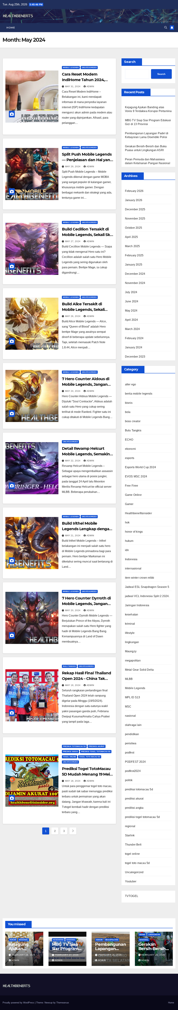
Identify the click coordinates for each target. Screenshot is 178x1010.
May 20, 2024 (73, 610)
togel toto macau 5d (89, 757)
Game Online (133, 494)
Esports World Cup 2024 (140, 467)
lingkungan (132, 642)
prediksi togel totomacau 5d (95, 751)
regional (130, 826)
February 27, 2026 (67, 955)
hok (127, 522)
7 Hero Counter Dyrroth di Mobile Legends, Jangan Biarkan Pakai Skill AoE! (86, 604)
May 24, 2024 (73, 391)
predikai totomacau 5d (74, 746)
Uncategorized (89, 67)
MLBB (129, 678)
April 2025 (131, 236)
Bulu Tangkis (69, 666)
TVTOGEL (131, 896)
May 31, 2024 (73, 86)
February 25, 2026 (153, 955)
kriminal (130, 623)
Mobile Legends (71, 67)
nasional (130, 715)
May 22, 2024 (73, 461)
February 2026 (134, 190)
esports (129, 458)
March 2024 (132, 329)
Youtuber (130, 881)
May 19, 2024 (73, 685)
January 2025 (133, 264)
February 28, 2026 (23, 955)
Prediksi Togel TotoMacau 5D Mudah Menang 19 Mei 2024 (86, 774)
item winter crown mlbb (139, 577)
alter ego (130, 384)
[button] (165, 27)
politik (128, 780)
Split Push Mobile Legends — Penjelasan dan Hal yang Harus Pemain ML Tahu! (87, 160)
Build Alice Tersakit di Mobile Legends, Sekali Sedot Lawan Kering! (83, 309)
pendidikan (132, 734)
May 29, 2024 (73, 166)
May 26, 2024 (73, 316)
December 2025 (135, 209)
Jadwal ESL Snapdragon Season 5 (147, 586)
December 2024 (135, 273)
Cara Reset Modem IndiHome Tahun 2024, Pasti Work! (83, 80)
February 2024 (134, 338)
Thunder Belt (133, 844)
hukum (129, 540)
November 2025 (135, 218)
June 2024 (131, 301)
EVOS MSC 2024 (136, 476)
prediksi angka (70, 751)
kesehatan (131, 614)
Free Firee (131, 485)
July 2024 (131, 292)
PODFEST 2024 (135, 761)
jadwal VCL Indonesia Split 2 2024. (147, 596)
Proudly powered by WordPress (19, 1002)
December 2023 (135, 356)
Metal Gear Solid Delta (139, 669)
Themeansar (62, 1002)
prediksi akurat (96, 746)
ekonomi (130, 448)
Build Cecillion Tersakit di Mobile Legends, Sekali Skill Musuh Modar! (87, 235)
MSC (128, 706)
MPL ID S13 (132, 697)
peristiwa (130, 743)
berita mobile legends (138, 393)
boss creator (132, 421)
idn (127, 550)
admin (90, 86)
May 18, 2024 (73, 781)
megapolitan (133, 660)
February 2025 (134, 255)
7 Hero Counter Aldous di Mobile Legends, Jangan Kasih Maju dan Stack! (85, 384)
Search (130, 62)
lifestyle (130, 632)
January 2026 (133, 200)
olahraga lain (133, 724)
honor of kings (134, 531)
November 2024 (135, 283)
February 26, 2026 (110, 955)
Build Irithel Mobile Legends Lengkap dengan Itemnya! (87, 529)
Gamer (129, 504)
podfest (129, 752)
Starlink (130, 835)
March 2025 (132, 246)
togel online (69, 757)
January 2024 (133, 347)
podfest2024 (133, 770)
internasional (133, 568)
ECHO (129, 439)
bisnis (128, 402)
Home (10, 27)
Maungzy (130, 651)
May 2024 (131, 310)
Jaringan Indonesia (137, 605)
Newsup (48, 1002)
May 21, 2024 (73, 535)
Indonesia (131, 559)
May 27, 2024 (73, 241)
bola (128, 412)
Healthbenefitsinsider (138, 513)
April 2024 (131, 319)
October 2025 (133, 227)
